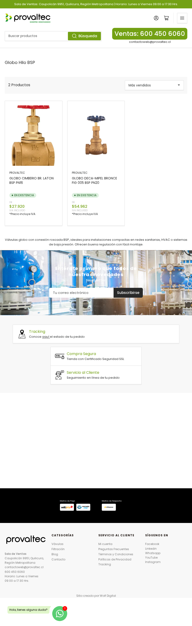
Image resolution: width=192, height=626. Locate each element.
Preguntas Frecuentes (113, 549)
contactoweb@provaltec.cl (150, 42)
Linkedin (151, 549)
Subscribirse (128, 292)
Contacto (58, 559)
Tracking (104, 564)
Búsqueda (87, 35)
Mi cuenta (105, 544)
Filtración (58, 549)
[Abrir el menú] (182, 18)
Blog (55, 554)
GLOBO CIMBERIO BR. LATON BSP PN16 (31, 180)
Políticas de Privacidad (114, 559)
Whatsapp (152, 553)
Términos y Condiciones (115, 554)
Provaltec (17, 173)
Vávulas (57, 544)
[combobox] (53, 36)
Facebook (152, 544)
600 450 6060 (15, 572)
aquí (46, 336)
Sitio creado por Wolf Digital (96, 596)
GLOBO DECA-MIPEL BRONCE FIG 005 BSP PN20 (94, 180)
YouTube (151, 557)
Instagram (153, 562)
